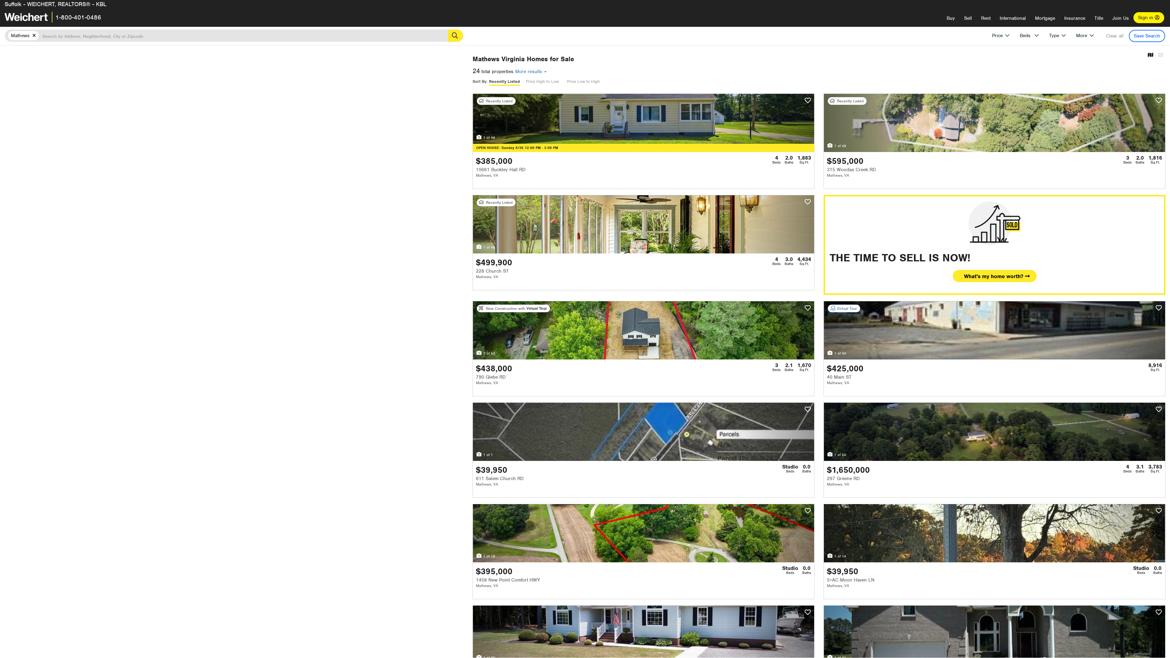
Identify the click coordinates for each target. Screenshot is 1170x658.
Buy (951, 18)
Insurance (1074, 18)
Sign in (1146, 18)
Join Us (1120, 18)
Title (1098, 18)
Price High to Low (542, 81)
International (1013, 18)
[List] (1160, 55)
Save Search (1147, 36)
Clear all (1115, 36)
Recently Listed (504, 81)
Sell (968, 18)
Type (1054, 36)
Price (997, 36)
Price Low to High (583, 81)
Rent (986, 18)
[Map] (1150, 55)
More (1081, 36)
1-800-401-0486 (78, 17)
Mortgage (1045, 18)
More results (529, 72)
